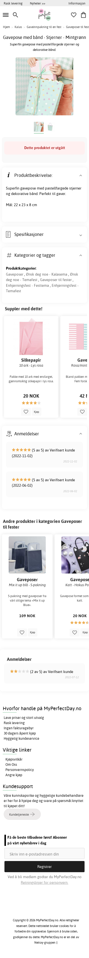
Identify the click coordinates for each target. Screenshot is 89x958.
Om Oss (11, 764)
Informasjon (76, 3)
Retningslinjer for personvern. (44, 882)
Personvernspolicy (19, 769)
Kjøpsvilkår (13, 759)
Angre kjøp (13, 775)
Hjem (6, 27)
